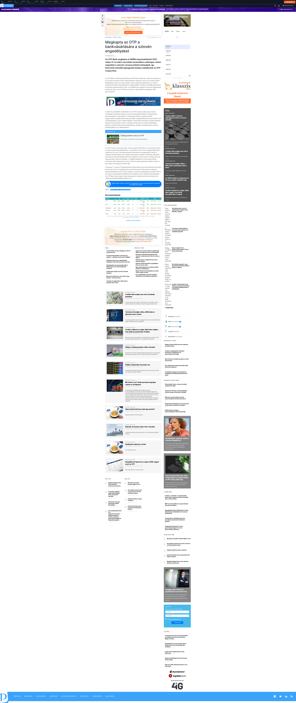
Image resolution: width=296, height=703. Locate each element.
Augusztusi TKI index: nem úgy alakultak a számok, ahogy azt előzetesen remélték (176, 391)
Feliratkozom (177, 622)
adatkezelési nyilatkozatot (172, 619)
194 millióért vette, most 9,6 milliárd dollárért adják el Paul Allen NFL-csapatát (180, 210)
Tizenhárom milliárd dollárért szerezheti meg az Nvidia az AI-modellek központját (180, 230)
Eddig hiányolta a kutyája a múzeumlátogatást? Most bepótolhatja (175, 411)
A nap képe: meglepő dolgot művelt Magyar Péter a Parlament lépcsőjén (114, 494)
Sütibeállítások (97, 696)
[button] (279, 5)
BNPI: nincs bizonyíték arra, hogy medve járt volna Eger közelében (176, 504)
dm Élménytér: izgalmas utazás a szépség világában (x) (177, 439)
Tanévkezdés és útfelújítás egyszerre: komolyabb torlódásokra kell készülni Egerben (175, 520)
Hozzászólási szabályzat (68, 696)
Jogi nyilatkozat (41, 696)
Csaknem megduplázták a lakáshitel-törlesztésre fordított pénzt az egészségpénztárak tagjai (175, 352)
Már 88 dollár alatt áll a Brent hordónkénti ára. (176, 197)
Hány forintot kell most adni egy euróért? (140, 409)
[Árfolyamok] (133, 102)
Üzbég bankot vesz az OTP (132, 135)
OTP (123, 189)
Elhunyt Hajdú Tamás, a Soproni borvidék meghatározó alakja (176, 385)
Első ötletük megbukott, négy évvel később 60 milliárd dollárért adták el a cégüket (180, 266)
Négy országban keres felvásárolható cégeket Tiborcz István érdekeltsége (180, 249)
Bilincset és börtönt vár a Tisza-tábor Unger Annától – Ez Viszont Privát (118, 277)
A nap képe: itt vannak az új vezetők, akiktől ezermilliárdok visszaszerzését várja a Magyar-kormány (176, 637)
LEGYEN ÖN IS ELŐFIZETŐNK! (133, 231)
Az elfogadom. (174, 619)
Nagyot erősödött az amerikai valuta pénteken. (176, 156)
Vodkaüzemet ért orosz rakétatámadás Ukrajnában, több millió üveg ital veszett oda (118, 261)
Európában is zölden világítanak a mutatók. (175, 170)
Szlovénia (127, 189)
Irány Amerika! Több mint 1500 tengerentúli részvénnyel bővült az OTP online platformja (176, 478)
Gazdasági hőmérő (10, 9)
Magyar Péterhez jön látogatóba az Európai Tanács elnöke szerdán (147, 271)
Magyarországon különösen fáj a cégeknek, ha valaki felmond (176, 345)
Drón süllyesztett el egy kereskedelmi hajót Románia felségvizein (176, 366)
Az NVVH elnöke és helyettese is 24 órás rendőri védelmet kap (177, 179)
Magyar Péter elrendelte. (171, 183)
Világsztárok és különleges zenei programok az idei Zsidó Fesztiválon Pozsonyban (177, 404)
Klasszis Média (110, 696)
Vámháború (118, 5)
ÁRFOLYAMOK (290, 2)
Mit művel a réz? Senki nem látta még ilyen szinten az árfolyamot (140, 383)
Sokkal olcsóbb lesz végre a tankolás (135, 499)
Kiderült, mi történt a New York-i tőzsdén (140, 427)
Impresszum (17, 696)
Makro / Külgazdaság (170, 113)
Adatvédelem (53, 696)
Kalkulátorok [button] (169, 5)
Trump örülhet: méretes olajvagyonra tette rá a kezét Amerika (118, 251)
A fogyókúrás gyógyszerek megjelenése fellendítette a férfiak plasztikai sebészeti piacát (176, 373)
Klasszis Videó (128, 5)
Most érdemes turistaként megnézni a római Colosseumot (177, 359)
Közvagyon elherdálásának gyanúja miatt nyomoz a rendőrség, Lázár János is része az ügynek (147, 256)
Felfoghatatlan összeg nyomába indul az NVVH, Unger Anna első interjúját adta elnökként (117, 267)
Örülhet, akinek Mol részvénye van (137, 365)
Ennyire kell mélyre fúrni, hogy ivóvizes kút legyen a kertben (135, 508)
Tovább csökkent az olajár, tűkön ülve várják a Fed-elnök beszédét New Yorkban (141, 331)
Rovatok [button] (161, 5)
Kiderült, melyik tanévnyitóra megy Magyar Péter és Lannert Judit (147, 264)
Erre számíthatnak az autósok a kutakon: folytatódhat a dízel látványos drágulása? (146, 275)
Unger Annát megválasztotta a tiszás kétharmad (174, 652)
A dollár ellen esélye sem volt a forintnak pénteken (117, 272)
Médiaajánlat (28, 696)
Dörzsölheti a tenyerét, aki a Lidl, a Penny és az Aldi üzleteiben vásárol (135, 491)
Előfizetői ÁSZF (84, 696)
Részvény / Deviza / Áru (113, 37)
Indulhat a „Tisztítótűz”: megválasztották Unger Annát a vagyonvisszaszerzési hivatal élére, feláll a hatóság (176, 497)
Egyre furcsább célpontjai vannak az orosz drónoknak (176, 665)
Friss (150, 5)
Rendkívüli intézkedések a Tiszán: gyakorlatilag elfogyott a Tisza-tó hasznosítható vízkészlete (174, 528)
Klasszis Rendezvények (140, 5)
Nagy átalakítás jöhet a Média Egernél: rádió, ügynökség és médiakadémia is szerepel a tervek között (176, 512)
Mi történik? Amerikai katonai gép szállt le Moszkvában (114, 503)
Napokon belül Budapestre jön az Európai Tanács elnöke (176, 659)
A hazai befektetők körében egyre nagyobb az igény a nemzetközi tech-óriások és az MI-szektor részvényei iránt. (176, 484)
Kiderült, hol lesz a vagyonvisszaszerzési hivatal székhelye (146, 260)
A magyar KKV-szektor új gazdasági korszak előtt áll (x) (176, 590)
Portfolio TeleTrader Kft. (135, 216)
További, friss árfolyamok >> (133, 220)
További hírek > (169, 307)
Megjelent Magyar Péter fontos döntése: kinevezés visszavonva (114, 484)
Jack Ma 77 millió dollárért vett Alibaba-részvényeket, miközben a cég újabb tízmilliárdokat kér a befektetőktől (180, 287)
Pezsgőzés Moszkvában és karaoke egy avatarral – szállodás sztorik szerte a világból (118, 256)
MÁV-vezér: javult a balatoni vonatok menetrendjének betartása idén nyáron (175, 398)
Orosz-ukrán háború (176, 17)
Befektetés (155, 5)
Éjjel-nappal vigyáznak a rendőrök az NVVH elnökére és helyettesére (147, 268)
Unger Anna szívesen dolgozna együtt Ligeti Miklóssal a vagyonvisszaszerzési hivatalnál (147, 251)
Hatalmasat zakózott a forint (135, 444)
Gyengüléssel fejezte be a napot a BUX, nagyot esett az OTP (142, 463)
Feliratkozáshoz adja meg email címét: (173, 609)
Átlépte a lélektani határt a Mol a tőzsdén (140, 347)
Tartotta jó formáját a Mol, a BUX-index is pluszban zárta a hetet (117, 281)
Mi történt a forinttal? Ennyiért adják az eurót (134, 483)
